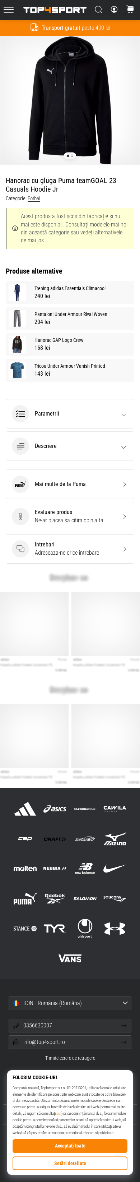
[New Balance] (85, 869)
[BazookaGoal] (85, 809)
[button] (70, 413)
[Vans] (70, 958)
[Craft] (55, 839)
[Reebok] (55, 898)
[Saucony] (115, 898)
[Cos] (130, 10)
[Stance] (25, 928)
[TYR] (55, 928)
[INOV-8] (85, 839)
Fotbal (34, 198)
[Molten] (25, 869)
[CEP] (25, 839)
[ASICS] (55, 809)
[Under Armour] (115, 928)
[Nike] (115, 869)
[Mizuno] (115, 839)
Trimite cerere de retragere (70, 1058)
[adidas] (25, 809)
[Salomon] (85, 898)
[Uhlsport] (85, 928)
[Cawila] (115, 809)
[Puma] (25, 898)
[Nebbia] (55, 869)
